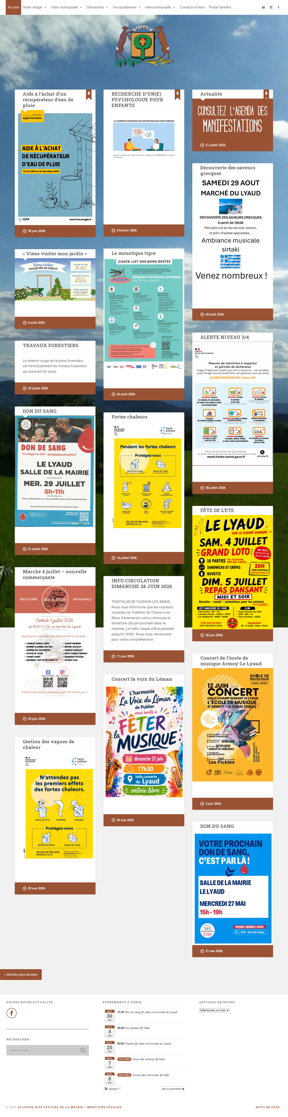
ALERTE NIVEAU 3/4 (224, 337)
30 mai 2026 (125, 820)
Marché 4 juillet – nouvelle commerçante (54, 574)
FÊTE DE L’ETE (217, 510)
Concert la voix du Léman (142, 679)
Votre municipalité (64, 7)
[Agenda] (271, 7)
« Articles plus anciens (21, 975)
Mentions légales (104, 1107)
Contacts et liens (192, 7)
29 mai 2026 (36, 888)
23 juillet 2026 (38, 388)
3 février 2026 (127, 230)
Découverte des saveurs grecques (227, 170)
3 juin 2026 (213, 804)
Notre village (32, 7)
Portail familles (220, 7)
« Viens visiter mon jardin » (55, 253)
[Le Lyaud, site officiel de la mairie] (144, 47)
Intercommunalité (158, 7)
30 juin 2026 (36, 231)
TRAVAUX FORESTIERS (50, 345)
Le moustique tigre (134, 253)
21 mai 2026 (213, 951)
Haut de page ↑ (269, 1107)
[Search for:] (47, 1050)
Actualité (211, 94)
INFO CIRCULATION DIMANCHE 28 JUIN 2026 (142, 583)
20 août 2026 (214, 314)
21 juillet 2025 (215, 145)
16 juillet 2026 (127, 558)
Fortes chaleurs (129, 416)
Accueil (13, 7)
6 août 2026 (36, 323)
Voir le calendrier (172, 1088)
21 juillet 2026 (38, 549)
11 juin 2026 (125, 656)
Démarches (95, 7)
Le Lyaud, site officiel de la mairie (50, 1107)
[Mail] (263, 7)
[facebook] (278, 7)
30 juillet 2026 (215, 488)
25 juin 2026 (36, 719)
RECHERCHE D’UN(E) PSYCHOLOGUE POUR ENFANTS (137, 99)
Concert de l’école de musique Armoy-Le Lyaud (231, 661)
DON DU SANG (40, 411)
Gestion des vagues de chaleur (48, 744)
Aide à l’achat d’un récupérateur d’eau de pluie (48, 99)
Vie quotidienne (124, 7)
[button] (112, 1089)
